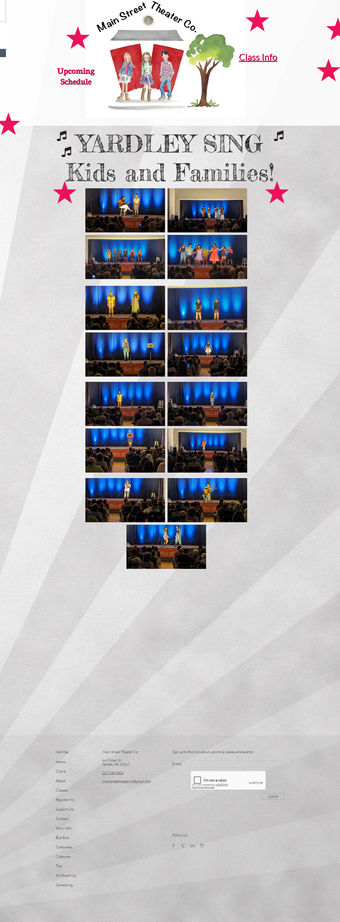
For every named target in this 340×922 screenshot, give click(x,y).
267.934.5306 (113, 773)
